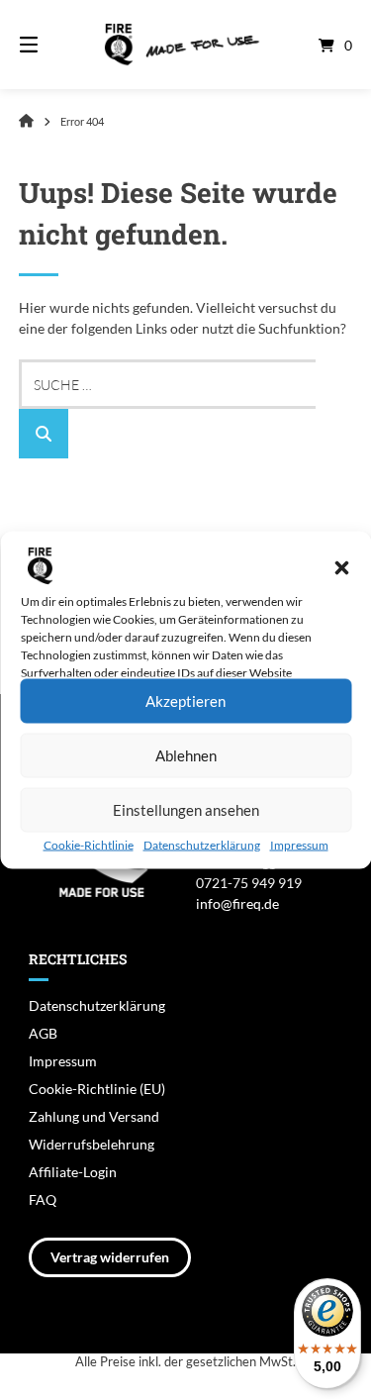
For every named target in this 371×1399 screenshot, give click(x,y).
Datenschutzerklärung (201, 844)
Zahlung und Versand (94, 1116)
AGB (43, 1033)
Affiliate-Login (73, 1171)
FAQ (42, 1199)
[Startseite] (186, 44)
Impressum (299, 844)
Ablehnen (186, 755)
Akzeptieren (185, 701)
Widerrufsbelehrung (91, 1144)
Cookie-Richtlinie (89, 844)
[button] (341, 568)
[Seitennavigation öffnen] (52, 44)
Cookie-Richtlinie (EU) (97, 1088)
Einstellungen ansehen (186, 810)
